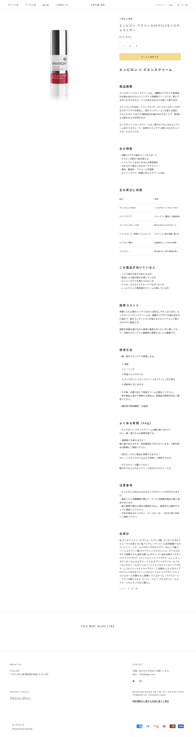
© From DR (18, 725)
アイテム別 (30, 5)
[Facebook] (128, 588)
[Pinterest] (136, 588)
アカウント (160, 5)
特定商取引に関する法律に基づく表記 (150, 701)
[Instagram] (140, 681)
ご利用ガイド (62, 5)
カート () (182, 5)
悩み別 (45, 5)
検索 (171, 5)
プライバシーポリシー (20, 698)
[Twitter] (132, 588)
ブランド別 (13, 5)
